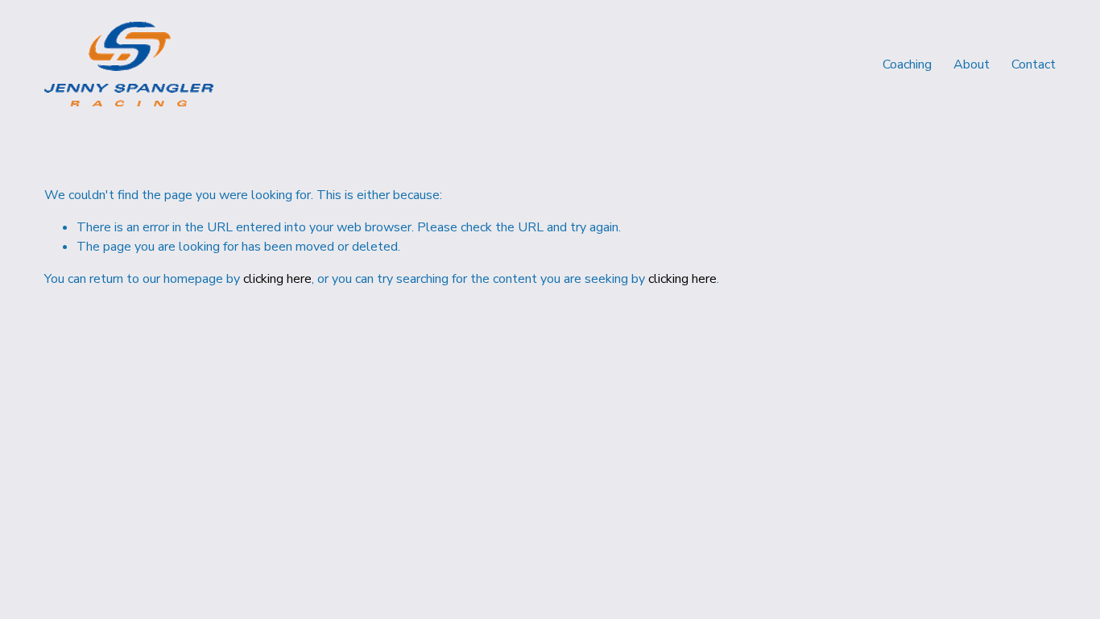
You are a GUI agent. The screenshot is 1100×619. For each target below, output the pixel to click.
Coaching (907, 64)
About (971, 64)
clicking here (277, 279)
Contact (1033, 64)
